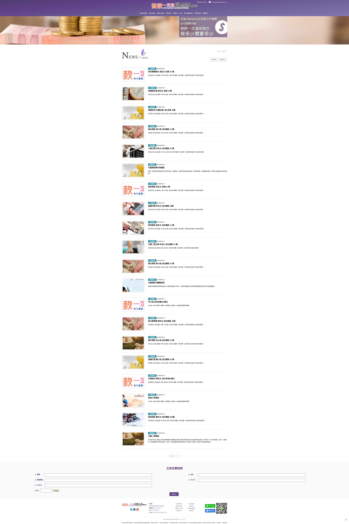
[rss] (137, 509)
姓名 (192, 474)
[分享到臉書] (134, 509)
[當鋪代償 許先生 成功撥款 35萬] (133, 209)
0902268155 (156, 510)
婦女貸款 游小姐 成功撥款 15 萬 (161, 129)
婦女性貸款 (152, 13)
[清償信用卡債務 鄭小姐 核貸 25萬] (133, 113)
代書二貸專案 (153, 436)
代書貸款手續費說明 (156, 283)
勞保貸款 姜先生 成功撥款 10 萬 (161, 225)
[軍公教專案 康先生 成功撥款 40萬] (133, 324)
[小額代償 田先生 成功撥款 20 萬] (133, 151)
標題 (38, 474)
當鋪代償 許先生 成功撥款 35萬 (161, 206)
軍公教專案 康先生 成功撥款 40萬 (161, 321)
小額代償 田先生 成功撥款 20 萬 (161, 148)
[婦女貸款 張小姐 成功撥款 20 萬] (133, 266)
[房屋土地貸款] (133, 400)
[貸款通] (174, 5)
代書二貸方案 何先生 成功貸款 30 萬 (163, 244)
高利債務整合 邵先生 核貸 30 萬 (161, 72)
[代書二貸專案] (133, 439)
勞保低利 (168, 13)
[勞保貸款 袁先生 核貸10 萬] (133, 189)
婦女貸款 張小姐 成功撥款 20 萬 (161, 264)
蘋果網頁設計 (183, 519)
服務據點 (205, 13)
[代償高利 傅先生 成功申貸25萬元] (133, 381)
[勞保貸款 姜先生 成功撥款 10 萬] (133, 228)
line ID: (193, 480)
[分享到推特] (131, 509)
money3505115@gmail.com (219, 2)
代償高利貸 (197, 13)
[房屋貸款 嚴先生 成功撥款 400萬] (133, 420)
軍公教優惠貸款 (188, 13)
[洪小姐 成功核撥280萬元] (133, 304)
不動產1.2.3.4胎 (177, 13)
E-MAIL (39, 485)
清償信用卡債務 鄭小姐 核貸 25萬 (161, 110)
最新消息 (222, 59)
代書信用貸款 (143, 13)
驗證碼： (37, 490)
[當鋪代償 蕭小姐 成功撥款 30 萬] (133, 362)
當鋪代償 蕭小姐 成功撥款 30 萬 (161, 359)
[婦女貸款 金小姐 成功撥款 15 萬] (133, 343)
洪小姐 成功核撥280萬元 (158, 302)
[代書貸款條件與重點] (133, 170)
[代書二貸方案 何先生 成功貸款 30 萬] (133, 247)
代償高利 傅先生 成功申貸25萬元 (161, 379)
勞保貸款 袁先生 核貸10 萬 (159, 187)
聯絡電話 (40, 480)
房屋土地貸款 (153, 398)
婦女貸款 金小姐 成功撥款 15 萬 (161, 340)
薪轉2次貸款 (160, 13)
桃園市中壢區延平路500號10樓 (156, 506)
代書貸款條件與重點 (156, 168)
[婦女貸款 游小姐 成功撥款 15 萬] (133, 132)
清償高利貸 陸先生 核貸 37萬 (160, 91)
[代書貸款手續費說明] (133, 285)
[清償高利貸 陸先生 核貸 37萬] (133, 93)
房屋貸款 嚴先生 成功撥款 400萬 (161, 417)
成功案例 (213, 59)
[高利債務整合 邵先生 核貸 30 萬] (133, 74)
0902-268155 (203, 2)
